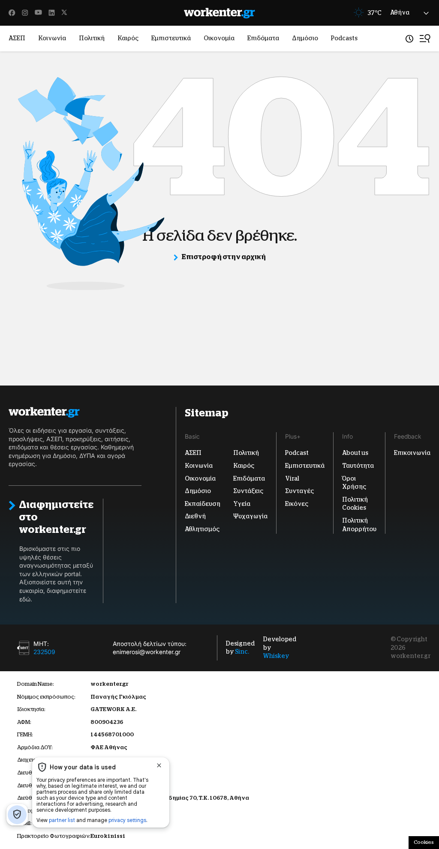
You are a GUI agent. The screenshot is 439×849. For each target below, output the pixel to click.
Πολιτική (92, 38)
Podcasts (344, 38)
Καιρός (127, 38)
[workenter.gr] (219, 13)
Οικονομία (219, 38)
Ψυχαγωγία (250, 516)
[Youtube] (38, 12)
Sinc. (242, 652)
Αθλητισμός (202, 529)
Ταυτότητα (358, 466)
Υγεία (241, 504)
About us (355, 453)
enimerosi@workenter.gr (146, 652)
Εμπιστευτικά (171, 38)
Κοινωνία (52, 38)
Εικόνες (296, 504)
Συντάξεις (248, 491)
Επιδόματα (263, 38)
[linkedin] (51, 12)
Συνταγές (299, 491)
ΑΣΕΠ (17, 38)
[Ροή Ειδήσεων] (409, 39)
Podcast (297, 453)
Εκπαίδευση (202, 504)
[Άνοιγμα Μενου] (425, 38)
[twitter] (64, 12)
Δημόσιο (305, 38)
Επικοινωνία (412, 453)
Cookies (424, 842)
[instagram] (25, 12)
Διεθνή (195, 516)
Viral (292, 478)
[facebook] (12, 12)
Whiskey (276, 656)
